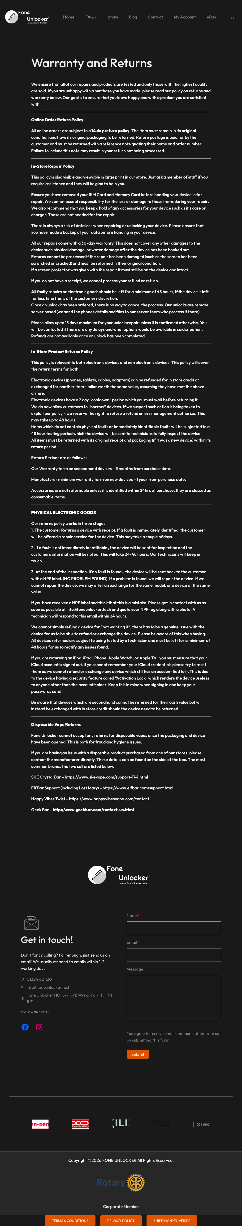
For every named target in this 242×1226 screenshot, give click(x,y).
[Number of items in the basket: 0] (232, 17)
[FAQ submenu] (96, 17)
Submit (137, 1054)
